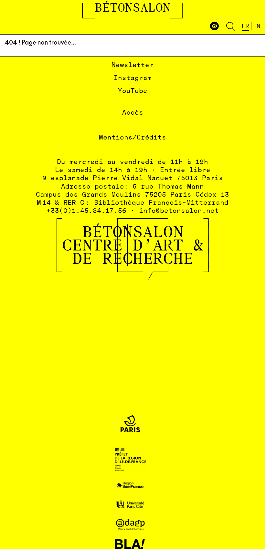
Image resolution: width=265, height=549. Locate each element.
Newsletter (132, 65)
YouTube (132, 91)
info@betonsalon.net (179, 211)
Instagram (133, 78)
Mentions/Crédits (132, 137)
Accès (132, 112)
